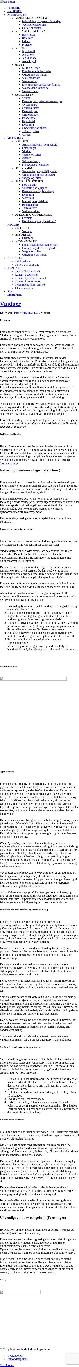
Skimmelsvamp (9, 463)
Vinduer (10, 303)
